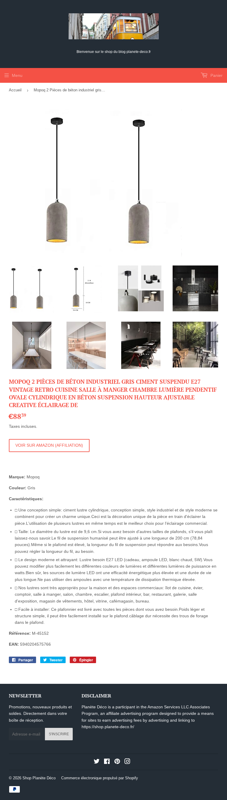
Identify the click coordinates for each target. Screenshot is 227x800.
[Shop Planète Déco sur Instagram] (127, 762)
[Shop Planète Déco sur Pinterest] (117, 762)
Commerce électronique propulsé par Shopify (99, 778)
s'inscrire (59, 734)
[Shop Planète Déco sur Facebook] (107, 762)
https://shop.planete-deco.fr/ (108, 726)
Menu (17, 75)
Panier (216, 75)
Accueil (15, 90)
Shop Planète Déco (39, 778)
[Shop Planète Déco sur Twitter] (97, 762)
